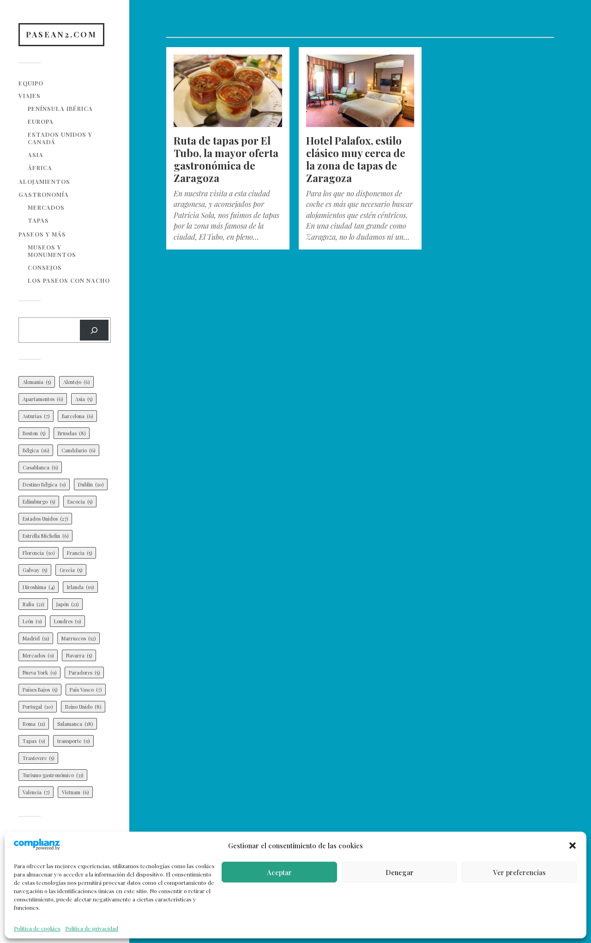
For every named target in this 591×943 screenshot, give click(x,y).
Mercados (46, 207)
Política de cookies (37, 928)
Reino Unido (83, 706)
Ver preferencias (519, 872)
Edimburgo (39, 501)
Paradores (84, 672)
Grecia (71, 569)
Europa (41, 121)
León (32, 621)
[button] (572, 845)
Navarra (79, 655)
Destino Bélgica (44, 484)
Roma (34, 723)
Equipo (30, 83)
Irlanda (80, 587)
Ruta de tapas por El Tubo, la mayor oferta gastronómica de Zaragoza (226, 159)
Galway (35, 569)
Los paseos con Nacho (69, 280)
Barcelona (77, 416)
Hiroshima (38, 587)
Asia (35, 154)
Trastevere (38, 757)
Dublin (90, 484)
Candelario (78, 450)
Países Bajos (40, 689)
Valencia (36, 792)
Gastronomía (43, 194)
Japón (67, 604)
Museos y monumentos (52, 250)
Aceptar (279, 872)
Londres (67, 621)
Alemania (37, 381)
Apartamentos (43, 398)
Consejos (45, 267)
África (40, 167)
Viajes (29, 95)
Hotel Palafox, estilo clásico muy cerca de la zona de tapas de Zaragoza (355, 159)
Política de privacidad (91, 928)
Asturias (36, 416)
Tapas (38, 220)
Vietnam (75, 792)
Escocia (79, 501)
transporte (73, 740)
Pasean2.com (61, 34)
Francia (79, 552)
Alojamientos (44, 181)
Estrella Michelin (45, 535)
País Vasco (86, 689)
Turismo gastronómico (53, 775)
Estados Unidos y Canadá (60, 138)
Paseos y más (42, 234)
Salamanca (75, 723)
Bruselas (71, 433)
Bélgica (36, 450)
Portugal (38, 706)
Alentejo (76, 381)
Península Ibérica (60, 108)
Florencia (38, 552)
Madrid (36, 638)
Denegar (400, 872)
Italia (33, 604)
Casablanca (40, 467)
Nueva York (39, 672)
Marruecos (78, 638)
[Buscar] (94, 330)
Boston (34, 433)
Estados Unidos (45, 518)
